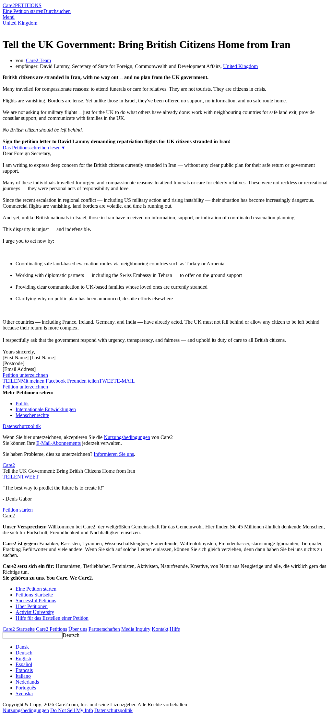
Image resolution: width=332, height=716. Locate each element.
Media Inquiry (135, 629)
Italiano (23, 676)
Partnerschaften (104, 629)
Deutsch (71, 635)
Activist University (35, 612)
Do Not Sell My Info (71, 710)
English (23, 658)
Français (24, 670)
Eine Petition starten (23, 11)
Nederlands (27, 682)
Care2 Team (38, 60)
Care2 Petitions (51, 629)
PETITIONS (28, 5)
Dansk (22, 647)
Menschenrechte (32, 415)
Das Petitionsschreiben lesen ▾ (34, 147)
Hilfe (175, 629)
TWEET (108, 381)
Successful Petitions (36, 600)
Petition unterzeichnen (25, 375)
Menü (9, 17)
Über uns (77, 629)
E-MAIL (126, 381)
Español (24, 664)
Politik (22, 403)
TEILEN (12, 476)
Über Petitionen (32, 606)
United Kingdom (20, 23)
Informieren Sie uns (114, 454)
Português (26, 687)
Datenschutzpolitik (22, 426)
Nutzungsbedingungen (127, 437)
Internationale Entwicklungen (46, 409)
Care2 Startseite (19, 629)
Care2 (9, 5)
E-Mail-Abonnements (58, 443)
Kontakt (160, 629)
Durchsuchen (57, 11)
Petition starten (18, 510)
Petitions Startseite (34, 594)
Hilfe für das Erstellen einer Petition (52, 618)
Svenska (24, 693)
